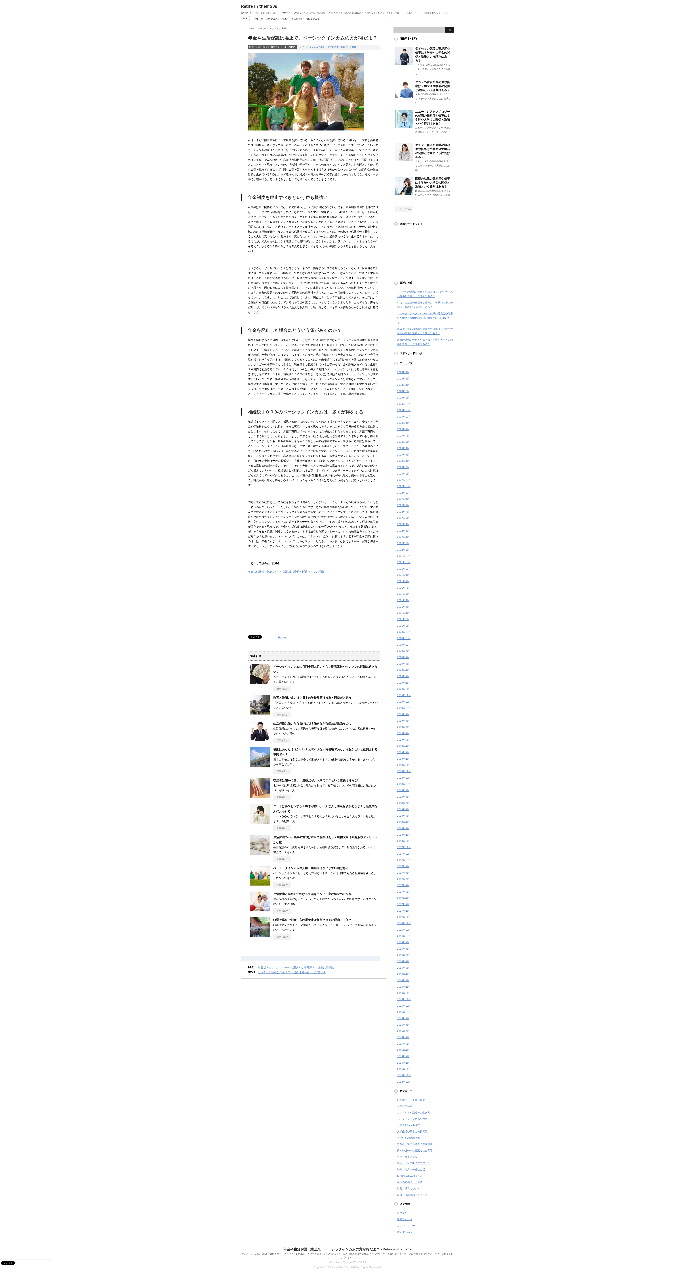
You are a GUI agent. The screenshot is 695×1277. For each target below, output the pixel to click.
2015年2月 (403, 1062)
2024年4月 (403, 378)
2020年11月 (403, 638)
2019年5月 (403, 739)
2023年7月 (403, 435)
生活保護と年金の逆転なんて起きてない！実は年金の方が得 (312, 893)
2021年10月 (404, 568)
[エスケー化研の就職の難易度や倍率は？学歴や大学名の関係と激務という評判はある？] (404, 159)
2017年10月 (404, 860)
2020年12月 (404, 632)
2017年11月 (403, 853)
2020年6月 (403, 657)
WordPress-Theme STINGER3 (347, 1262)
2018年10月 (404, 784)
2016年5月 (403, 967)
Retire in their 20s (259, 6)
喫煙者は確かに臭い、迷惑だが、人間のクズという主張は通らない (316, 780)
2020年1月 (403, 689)
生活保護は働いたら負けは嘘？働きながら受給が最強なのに (312, 723)
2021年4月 (403, 606)
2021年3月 (403, 613)
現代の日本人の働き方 (409, 1175)
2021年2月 (403, 619)
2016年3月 (403, 980)
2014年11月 (403, 1081)
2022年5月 (403, 524)
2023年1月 (403, 473)
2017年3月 (403, 904)
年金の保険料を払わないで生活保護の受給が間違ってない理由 (286, 571)
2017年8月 (403, 872)
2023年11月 (403, 410)
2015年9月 (403, 1018)
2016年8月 (403, 948)
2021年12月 (404, 556)
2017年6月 (403, 885)
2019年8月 (403, 720)
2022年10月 (404, 492)
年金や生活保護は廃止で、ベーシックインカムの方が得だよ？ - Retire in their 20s (347, 1249)
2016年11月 (403, 929)
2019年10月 (404, 708)
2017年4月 (403, 898)
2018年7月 (403, 803)
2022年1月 (403, 549)
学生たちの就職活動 (408, 1137)
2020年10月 (404, 644)
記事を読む (282, 688)
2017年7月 (403, 879)
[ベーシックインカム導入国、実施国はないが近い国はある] (260, 884)
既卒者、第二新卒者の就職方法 (415, 1144)
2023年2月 (403, 467)
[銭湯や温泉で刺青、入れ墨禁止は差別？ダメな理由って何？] (260, 935)
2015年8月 (403, 1024)
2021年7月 (403, 587)
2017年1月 (403, 917)
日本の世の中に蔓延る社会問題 (341, 47)
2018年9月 (403, 790)
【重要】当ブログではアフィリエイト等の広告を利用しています (285, 18)
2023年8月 (403, 429)
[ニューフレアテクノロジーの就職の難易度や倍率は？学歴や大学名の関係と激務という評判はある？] (404, 126)
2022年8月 (403, 505)
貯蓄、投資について (408, 1188)
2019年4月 (403, 746)
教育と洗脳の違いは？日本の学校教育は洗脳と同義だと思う (312, 697)
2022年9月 (403, 499)
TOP (245, 18)
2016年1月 (403, 993)
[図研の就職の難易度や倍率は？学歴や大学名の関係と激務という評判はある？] (404, 193)
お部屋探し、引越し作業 (411, 1099)
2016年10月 (404, 936)
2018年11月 (403, 777)
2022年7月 (403, 511)
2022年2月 (403, 543)
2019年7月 (403, 727)
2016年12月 (404, 923)
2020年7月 (403, 651)
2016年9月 (403, 942)
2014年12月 (404, 1075)
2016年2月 (403, 986)
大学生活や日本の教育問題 (412, 1131)
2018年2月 (403, 834)
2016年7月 (403, 955)
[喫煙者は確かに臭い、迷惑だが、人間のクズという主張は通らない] (260, 796)
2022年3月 (403, 537)
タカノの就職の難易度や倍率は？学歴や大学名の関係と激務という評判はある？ (432, 86)
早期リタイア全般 (407, 1156)
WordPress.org (405, 1231)
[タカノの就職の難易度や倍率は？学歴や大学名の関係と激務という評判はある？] (404, 96)
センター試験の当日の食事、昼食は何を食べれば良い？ (292, 972)
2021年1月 (403, 625)
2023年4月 (403, 454)
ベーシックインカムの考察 (311, 47)
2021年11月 (403, 562)
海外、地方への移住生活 (411, 1169)
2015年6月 (403, 1037)
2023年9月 (403, 423)
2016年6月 (403, 961)
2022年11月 (403, 486)
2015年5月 (403, 1043)
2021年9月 (403, 575)
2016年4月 (403, 974)
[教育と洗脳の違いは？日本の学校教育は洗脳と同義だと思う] (260, 713)
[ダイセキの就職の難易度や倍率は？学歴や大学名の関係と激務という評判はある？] (404, 63)
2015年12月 (404, 999)
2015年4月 (403, 1050)
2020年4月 (403, 670)
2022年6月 (403, 518)
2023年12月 (404, 404)
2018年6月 (403, 809)
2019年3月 (403, 752)
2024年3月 (403, 384)
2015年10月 (404, 1012)
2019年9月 (403, 714)
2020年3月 (403, 676)
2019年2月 (403, 758)
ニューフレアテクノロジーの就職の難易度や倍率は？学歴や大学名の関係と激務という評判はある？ (425, 318)
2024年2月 (403, 391)
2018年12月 (404, 771)
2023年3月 (403, 461)
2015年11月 (403, 1005)
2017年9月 (403, 866)
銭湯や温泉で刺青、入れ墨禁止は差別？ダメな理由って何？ (312, 919)
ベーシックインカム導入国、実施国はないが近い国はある (311, 868)
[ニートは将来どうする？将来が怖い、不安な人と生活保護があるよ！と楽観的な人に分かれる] (260, 822)
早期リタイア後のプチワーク (413, 1163)
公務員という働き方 (408, 1125)
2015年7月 (403, 1031)
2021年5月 (403, 600)
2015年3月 (403, 1056)
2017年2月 (403, 910)
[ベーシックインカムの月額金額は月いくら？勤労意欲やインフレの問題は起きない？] (260, 682)
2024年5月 (403, 372)
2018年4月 (403, 822)
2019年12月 (404, 695)
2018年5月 (403, 815)
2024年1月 (403, 397)
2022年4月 (403, 530)
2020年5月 (403, 663)
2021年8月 (403, 581)
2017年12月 (404, 847)
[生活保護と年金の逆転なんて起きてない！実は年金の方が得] (260, 910)
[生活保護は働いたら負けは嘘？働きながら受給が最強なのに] (260, 739)
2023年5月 (403, 448)
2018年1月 (403, 841)
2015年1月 (403, 1069)
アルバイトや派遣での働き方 (413, 1112)
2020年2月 (403, 682)
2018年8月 (403, 796)
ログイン (402, 1212)
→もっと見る (404, 209)
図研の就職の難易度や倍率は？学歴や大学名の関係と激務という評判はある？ (432, 182)
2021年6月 (403, 594)
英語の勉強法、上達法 (409, 1182)
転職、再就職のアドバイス (412, 1194)
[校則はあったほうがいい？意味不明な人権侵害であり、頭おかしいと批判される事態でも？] (260, 765)
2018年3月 (403, 828)
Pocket (282, 637)
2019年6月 (403, 733)
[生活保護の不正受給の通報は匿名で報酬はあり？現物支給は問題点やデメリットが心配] (260, 853)
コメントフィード (407, 1225)
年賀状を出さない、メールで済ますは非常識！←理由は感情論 (296, 967)
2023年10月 (404, 416)
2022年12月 (404, 480)
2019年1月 (403, 765)
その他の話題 (404, 1106)
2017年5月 (403, 891)
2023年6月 (403, 442)
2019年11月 (403, 701)
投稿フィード (404, 1219)
